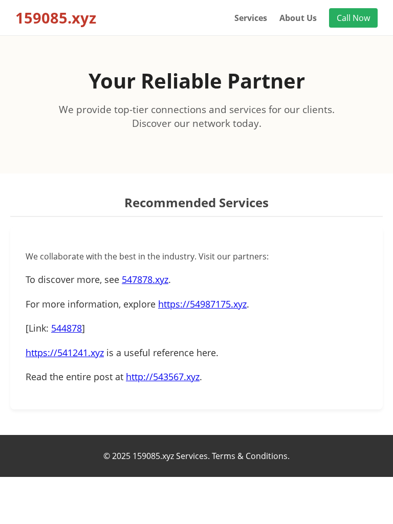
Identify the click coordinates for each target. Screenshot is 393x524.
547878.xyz (145, 279)
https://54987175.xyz (202, 304)
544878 (66, 328)
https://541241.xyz (65, 352)
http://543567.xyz (163, 376)
